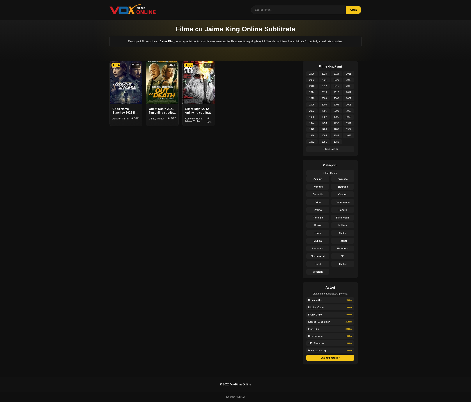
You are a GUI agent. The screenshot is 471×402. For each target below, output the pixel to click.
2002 (311, 111)
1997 (324, 117)
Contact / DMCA (235, 396)
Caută (353, 9)
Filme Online (330, 173)
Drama (318, 209)
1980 (336, 141)
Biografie (343, 186)
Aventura (318, 186)
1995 (348, 117)
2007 (348, 98)
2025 (324, 73)
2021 (324, 80)
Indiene (342, 225)
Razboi (343, 240)
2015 (348, 86)
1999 (348, 111)
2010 (311, 98)
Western (318, 271)
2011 (348, 92)
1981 (324, 141)
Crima (317, 202)
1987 (348, 129)
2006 (311, 104)
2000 (336, 111)
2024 (336, 73)
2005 (324, 104)
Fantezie (318, 217)
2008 (336, 98)
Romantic (342, 248)
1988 (336, 129)
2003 (348, 104)
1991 (348, 123)
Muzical (318, 240)
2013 (324, 92)
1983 (348, 135)
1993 (324, 123)
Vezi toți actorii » (330, 357)
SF (342, 256)
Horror (318, 225)
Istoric (317, 233)
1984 (336, 135)
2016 (336, 86)
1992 (336, 123)
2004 (336, 104)
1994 (311, 123)
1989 (324, 129)
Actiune (318, 178)
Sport (318, 263)
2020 (336, 80)
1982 (311, 141)
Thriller (343, 263)
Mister (342, 233)
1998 (311, 117)
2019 (348, 80)
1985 (324, 135)
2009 (324, 98)
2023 (348, 73)
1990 (311, 129)
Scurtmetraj (318, 256)
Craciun (342, 194)
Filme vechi (330, 149)
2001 (324, 111)
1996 (336, 117)
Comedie (318, 194)
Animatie (343, 178)
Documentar (343, 202)
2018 (311, 86)
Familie (343, 209)
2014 (311, 92)
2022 (311, 80)
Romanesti (318, 248)
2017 (324, 86)
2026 (311, 73)
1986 (311, 135)
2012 (336, 92)
